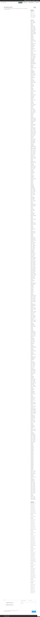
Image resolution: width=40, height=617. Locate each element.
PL (33, 342)
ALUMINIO (32, 39)
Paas (32, 327)
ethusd (32, 177)
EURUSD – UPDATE (33, 15)
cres (34, 125)
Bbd (32, 67)
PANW (35, 332)
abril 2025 (32, 524)
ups (34, 440)
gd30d (35, 215)
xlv (34, 490)
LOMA (32, 274)
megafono (32, 284)
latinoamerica (33, 269)
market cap (33, 280)
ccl (31, 110)
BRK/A (32, 92)
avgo (32, 54)
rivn (31, 364)
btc (34, 94)
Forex (32, 203)
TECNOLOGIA (33, 415)
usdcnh (32, 453)
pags (32, 328)
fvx (31, 210)
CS (34, 130)
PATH (32, 333)
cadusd (32, 103)
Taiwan (32, 408)
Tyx (34, 436)
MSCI (34, 300)
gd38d (32, 219)
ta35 (33, 407)
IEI (31, 247)
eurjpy (32, 182)
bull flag (32, 97)
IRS (31, 257)
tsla (32, 430)
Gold (32, 226)
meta (32, 290)
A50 (33, 21)
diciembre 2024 (32, 529)
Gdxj (32, 220)
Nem (32, 307)
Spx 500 (32, 398)
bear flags (32, 71)
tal (35, 408)
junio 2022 (32, 570)
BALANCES (32, 59)
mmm (35, 295)
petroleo (32, 339)
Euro (32, 183)
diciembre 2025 (32, 513)
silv (31, 382)
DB (31, 135)
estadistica (33, 172)
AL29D (34, 32)
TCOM (32, 414)
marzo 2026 (32, 509)
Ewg (31, 188)
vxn (32, 483)
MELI (32, 285)
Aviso (35, 54)
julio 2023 (32, 553)
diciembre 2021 (32, 577)
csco (32, 131)
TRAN (32, 424)
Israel (34, 257)
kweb (32, 268)
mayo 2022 (32, 571)
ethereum (32, 176)
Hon (34, 237)
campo (34, 104)
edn (34, 153)
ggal (32, 221)
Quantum (32, 353)
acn (34, 27)
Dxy (34, 150)
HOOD (32, 240)
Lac (34, 268)
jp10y (34, 263)
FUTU (32, 208)
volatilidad (32, 479)
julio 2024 (32, 537)
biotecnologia (33, 77)
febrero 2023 (32, 559)
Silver (34, 382)
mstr (35, 301)
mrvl (34, 299)
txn (31, 436)
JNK (31, 263)
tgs (32, 420)
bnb (35, 82)
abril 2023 (32, 556)
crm (31, 129)
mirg (32, 295)
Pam (32, 332)
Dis (34, 140)
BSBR (32, 94)
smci (34, 385)
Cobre (34, 119)
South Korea (32, 392)
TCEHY (34, 413)
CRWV (32, 130)
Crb (32, 125)
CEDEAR (32, 113)
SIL (31, 381)
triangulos (33, 426)
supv (32, 406)
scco (34, 371)
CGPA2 (32, 115)
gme (35, 224)
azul (32, 55)
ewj (31, 189)
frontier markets (33, 205)
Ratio (32, 354)
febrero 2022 (32, 575)
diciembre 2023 (32, 545)
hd (34, 232)
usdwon (32, 468)
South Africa (33, 391)
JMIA (34, 262)
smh (32, 386)
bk (34, 81)
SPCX (32, 397)
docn (34, 142)
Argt (32, 49)
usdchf (32, 451)
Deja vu (32, 136)
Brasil (32, 88)
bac (31, 58)
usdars (32, 447)
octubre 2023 (32, 548)
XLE (32, 489)
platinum (32, 343)
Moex (32, 296)
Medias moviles (33, 283)
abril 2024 (32, 540)
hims (32, 235)
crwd (34, 129)
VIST (34, 477)
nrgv (34, 315)
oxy (34, 326)
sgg (31, 375)
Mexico (32, 294)
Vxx (34, 483)
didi (31, 140)
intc (32, 253)
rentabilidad (33, 358)
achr (32, 27)
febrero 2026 (32, 510)
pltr (32, 344)
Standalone (33, 402)
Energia (32, 165)
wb (34, 484)
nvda (34, 316)
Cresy (32, 126)
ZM (34, 499)
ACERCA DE (37, 2)
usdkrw (32, 458)
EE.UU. (32, 155)
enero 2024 (32, 544)
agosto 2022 (32, 568)
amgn (32, 42)
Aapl (34, 22)
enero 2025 (32, 528)
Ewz (32, 192)
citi (31, 119)
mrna (32, 299)
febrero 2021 (32, 591)
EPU (32, 167)
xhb (34, 488)
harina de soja (33, 231)
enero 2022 (32, 576)
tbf (31, 413)
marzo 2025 (32, 525)
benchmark (32, 72)
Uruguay (32, 442)
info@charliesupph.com (9, 602)
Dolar (32, 145)
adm (34, 28)
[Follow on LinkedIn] (7, 607)
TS (34, 429)
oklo (32, 322)
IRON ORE (32, 256)
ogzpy (32, 321)
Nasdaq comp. (33, 305)
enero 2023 (32, 560)
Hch (32, 232)
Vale (32, 473)
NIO (35, 311)
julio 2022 (32, 569)
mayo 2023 (32, 555)
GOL (32, 225)
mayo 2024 (32, 539)
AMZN (32, 43)
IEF (34, 246)
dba (34, 135)
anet (35, 43)
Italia (32, 258)
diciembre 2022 (32, 561)
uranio (34, 441)
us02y (32, 445)
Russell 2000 (33, 369)
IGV (34, 247)
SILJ (33, 381)
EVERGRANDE (32, 187)
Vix (32, 478)
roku (34, 364)
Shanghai (32, 376)
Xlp (32, 490)
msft (32, 301)
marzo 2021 (32, 590)
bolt (31, 83)
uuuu (32, 472)
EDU (31, 154)
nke (32, 312)
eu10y (35, 178)
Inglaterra (32, 252)
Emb (32, 160)
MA (31, 278)
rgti (31, 360)
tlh (34, 420)
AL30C (35, 33)
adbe (32, 28)
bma (32, 82)
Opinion (32, 323)
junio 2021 (32, 586)
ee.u (34, 154)
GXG (32, 230)
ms (31, 300)
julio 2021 (32, 585)
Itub (34, 258)
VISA (32, 477)
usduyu (32, 467)
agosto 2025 (32, 519)
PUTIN (32, 348)
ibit (31, 246)
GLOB (32, 224)
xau (31, 488)
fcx (33, 193)
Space (32, 396)
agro (32, 32)
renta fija (32, 359)
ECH (32, 153)
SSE (32, 401)
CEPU (32, 114)
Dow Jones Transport (33, 149)
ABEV (32, 23)
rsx (34, 365)
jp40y (32, 264)
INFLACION (33, 251)
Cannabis (32, 108)
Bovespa (32, 86)
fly (31, 199)
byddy (32, 98)
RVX (32, 370)
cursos (34, 131)
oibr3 (35, 321)
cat (31, 109)
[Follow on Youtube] (9, 607)
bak (34, 58)
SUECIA (34, 403)
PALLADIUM (32, 331)
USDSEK (32, 463)
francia (32, 204)
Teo (32, 418)
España (32, 171)
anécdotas (32, 44)
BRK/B (32, 93)
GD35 (32, 216)
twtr (31, 435)
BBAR (32, 66)
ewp (34, 189)
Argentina (33, 48)
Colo (35, 120)
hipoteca (32, 236)
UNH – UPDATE (33, 17)
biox (32, 78)
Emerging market (33, 162)
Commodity (33, 124)
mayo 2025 (32, 523)
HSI (34, 240)
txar (34, 435)
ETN (32, 178)
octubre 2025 (32, 516)
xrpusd (32, 495)
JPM (34, 264)
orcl (32, 326)
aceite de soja (33, 26)
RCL (35, 354)
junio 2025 (32, 522)
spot (34, 397)
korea (32, 267)
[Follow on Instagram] (6, 607)
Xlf (34, 489)
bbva (35, 67)
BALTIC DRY (32, 60)
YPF (32, 499)
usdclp (32, 452)
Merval (32, 289)
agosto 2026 (32, 503)
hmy (32, 237)
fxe (34, 210)
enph (32, 166)
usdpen (32, 461)
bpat (32, 87)
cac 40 (32, 102)
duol (32, 150)
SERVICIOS (25, 2)
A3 (31, 21)
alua (32, 38)
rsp (31, 365)
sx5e (34, 406)
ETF (32, 173)
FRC (35, 204)
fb (31, 193)
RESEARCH (20, 2)
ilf (31, 248)
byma (32, 99)
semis (32, 374)
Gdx (35, 219)
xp (33, 493)
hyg (34, 242)
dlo (31, 142)
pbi (34, 333)
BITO (32, 81)
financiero (32, 198)
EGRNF (32, 159)
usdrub (32, 462)
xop (31, 493)
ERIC (34, 167)
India (34, 248)
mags (34, 278)
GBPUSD (32, 214)
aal (31, 22)
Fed (34, 194)
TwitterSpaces (33, 434)
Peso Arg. (32, 338)
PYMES (32, 349)
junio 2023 (32, 554)
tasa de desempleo (33, 410)
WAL (32, 484)
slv (31, 385)
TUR (31, 431)
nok (34, 312)
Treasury (32, 425)
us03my (32, 446)
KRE (34, 267)
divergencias (33, 141)
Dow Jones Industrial (33, 147)
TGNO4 (32, 419)
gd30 (32, 215)
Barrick (32, 65)
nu (31, 316)
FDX (31, 194)
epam (34, 166)
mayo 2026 (32, 507)
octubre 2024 (32, 532)
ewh (34, 188)
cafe (31, 104)
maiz (32, 279)
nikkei (32, 311)
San (31, 371)
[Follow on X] (4, 607)
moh (34, 296)
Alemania (32, 37)
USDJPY (32, 457)
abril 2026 (32, 508)
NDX (32, 306)
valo (34, 473)
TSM (34, 430)
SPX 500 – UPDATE (33, 16)
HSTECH (32, 241)
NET (34, 307)
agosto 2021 (32, 584)
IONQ (34, 253)
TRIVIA (32, 429)
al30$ (32, 33)
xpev (32, 494)
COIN (32, 120)
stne (32, 403)
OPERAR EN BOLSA (31, 2)
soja (32, 390)
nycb (34, 317)
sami (34, 370)
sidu (34, 380)
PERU (32, 337)
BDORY (32, 70)
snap (34, 386)
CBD (34, 109)
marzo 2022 (32, 574)
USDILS (32, 456)
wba (32, 485)
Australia (32, 53)
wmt (34, 485)
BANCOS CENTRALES (33, 63)
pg (31, 342)
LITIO (34, 273)
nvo (31, 317)
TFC (34, 418)
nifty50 (32, 310)
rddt (32, 355)
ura (31, 441)
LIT (31, 273)
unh (31, 440)
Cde (34, 110)
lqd (35, 274)
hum (32, 242)
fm (33, 199)
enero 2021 (32, 592)
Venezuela (32, 474)
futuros (32, 209)
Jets (31, 262)
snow (32, 387)
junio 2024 (32, 538)
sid (32, 380)
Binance (32, 76)
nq (31, 315)
